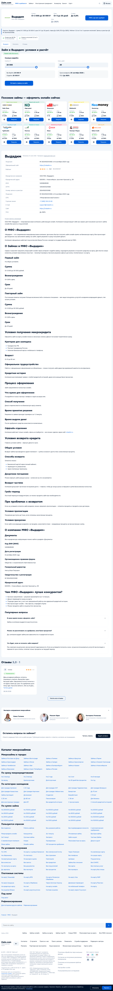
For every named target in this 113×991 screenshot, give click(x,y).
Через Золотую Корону (54, 883)
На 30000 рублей (74, 820)
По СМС (4, 852)
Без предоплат (51, 862)
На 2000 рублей (7, 817)
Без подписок (6, 828)
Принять (106, 988)
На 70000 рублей (30, 810)
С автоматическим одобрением (97, 829)
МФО (9, 915)
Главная (3, 915)
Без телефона (73, 855)
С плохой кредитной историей (101, 802)
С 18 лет (71, 798)
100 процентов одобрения (55, 844)
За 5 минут (5, 837)
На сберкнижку (6, 855)
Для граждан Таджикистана (77, 788)
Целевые (71, 859)
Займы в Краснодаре (8, 762)
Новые (26, 841)
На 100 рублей (51, 817)
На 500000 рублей (97, 817)
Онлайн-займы (29, 844)
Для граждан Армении (9, 788)
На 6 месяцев (95, 777)
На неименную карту (98, 852)
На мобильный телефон (76, 886)
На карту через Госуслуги (77, 890)
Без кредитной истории (54, 802)
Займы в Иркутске (74, 758)
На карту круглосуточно (32, 890)
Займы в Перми (96, 758)
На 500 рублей (29, 817)
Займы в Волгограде (31, 758)
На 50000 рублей (30, 820)
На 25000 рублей (7, 813)
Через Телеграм (73, 852)
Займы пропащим (7, 795)
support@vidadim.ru (46, 205)
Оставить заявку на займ (19, 83)
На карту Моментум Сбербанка (52, 878)
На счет (26, 886)
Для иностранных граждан (10, 802)
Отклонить (95, 988)
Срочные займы (29, 837)
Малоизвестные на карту (76, 841)
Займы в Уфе (28, 765)
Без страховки (51, 855)
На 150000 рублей (74, 817)
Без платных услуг (97, 866)
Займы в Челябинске (8, 765)
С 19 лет (93, 795)
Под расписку (95, 859)
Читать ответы (87, 736)
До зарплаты (5, 869)
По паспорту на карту (8, 866)
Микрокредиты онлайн (9, 834)
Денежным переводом (76, 883)
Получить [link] (14, 119)
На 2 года (49, 777)
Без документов (29, 866)
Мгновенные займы (75, 834)
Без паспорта (28, 869)
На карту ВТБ (28, 877)
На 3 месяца (5, 777)
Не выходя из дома (30, 859)
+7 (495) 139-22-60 (46, 201)
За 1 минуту (50, 834)
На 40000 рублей (52, 810)
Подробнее (29, 988)
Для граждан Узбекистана (54, 791)
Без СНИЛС (95, 862)
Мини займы (5, 844)
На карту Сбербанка (30, 883)
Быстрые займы (96, 834)
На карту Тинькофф (7, 877)
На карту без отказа (97, 869)
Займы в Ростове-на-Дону (10, 758)
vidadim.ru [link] (69, 432)
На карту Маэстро (97, 883)
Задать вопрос (103, 736)
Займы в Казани (73, 765)
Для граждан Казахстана (9, 791)
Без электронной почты (54, 852)
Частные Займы (96, 837)
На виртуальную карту (9, 859)
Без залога (27, 862)
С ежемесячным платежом (10, 841)
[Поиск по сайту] (99, 3)
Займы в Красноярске (75, 762)
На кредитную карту (8, 886)
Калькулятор (28, 834)
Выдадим (5, 44)
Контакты (15, 44)
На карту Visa (73, 877)
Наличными (50, 859)
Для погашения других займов (11, 905)
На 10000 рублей (7, 820)
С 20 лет (4, 798)
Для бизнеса (95, 798)
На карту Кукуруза (7, 883)
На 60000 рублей (74, 810)
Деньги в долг (95, 841)
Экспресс (49, 837)
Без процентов (51, 869)
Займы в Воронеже (7, 769)
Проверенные (50, 841)
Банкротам (72, 791)
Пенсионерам (50, 798)
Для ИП (26, 802)
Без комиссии (6, 862)
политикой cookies (6, 973)
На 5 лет (71, 777)
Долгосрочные (51, 780)
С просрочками (73, 802)
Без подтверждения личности (78, 828)
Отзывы (25, 44)
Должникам (28, 795)
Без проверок (73, 869)
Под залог (4, 898)
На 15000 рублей (29, 813)
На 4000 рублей (74, 813)
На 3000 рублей (51, 813)
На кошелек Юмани (8, 890)
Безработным (73, 795)
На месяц (4, 780)
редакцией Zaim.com (49, 156)
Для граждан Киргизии (31, 791)
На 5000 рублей (96, 813)
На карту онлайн (51, 886)
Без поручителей (52, 866)
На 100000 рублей (97, 820)
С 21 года (27, 788)
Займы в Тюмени (51, 758)
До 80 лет (27, 798)
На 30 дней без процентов (77, 780)
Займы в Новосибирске (99, 765)
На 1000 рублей (51, 820)
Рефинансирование (30, 905)
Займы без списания (75, 862)
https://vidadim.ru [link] (46, 165)
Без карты (71, 866)
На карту (94, 886)
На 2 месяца (28, 777)
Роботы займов (29, 828)
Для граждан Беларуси (98, 788)
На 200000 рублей (7, 810)
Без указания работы (53, 828)
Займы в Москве (51, 769)
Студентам (49, 795)
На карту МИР (95, 877)
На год (93, 780)
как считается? (57, 168)
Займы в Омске (29, 762)
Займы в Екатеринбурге (54, 765)
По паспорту (28, 855)
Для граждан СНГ (52, 788)
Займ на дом (72, 837)
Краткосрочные (29, 780)
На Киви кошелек (52, 890)
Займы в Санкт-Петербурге (33, 769)
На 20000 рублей (97, 810)
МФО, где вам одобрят (97, 18)
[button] (4, 119)
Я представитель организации (13, 218)
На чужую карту (96, 855)
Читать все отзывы (56, 698)
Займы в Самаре (51, 762)
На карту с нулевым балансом (34, 852)
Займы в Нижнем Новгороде (100, 762)
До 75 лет (94, 791)
